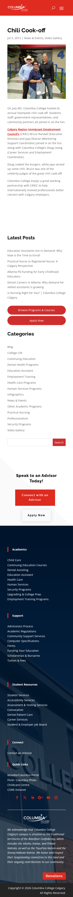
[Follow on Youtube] (48, 797)
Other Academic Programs (24, 406)
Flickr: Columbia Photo (21, 780)
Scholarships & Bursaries (23, 655)
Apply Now (37, 320)
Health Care (15, 579)
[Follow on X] (25, 797)
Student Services (18, 695)
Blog (10, 347)
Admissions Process (20, 626)
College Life (14, 353)
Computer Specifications (23, 641)
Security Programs (19, 424)
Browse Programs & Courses (36, 310)
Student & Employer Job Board (27, 724)
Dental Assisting (17, 570)
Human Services (17, 584)
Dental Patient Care (20, 714)
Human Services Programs (24, 388)
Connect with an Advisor (35, 497)
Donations (54, 876)
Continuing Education (21, 359)
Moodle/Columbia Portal (23, 775)
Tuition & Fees (16, 660)
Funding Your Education (23, 650)
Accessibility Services (21, 700)
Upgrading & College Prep (24, 594)
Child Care (14, 560)
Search (59, 442)
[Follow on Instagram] (56, 797)
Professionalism (17, 418)
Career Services (17, 719)
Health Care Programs (21, 382)
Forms (11, 646)
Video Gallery (53, 38)
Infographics (15, 394)
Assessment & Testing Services (27, 705)
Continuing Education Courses (27, 565)
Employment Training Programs (28, 599)
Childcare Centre (18, 785)
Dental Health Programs (23, 364)
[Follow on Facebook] (17, 797)
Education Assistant (20, 370)
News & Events (33, 38)
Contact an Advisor (19, 753)
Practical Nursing (18, 412)
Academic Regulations (21, 631)
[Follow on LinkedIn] (33, 797)
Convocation (15, 710)
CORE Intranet (16, 790)
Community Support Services (26, 636)
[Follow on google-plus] (40, 797)
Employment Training (21, 376)
